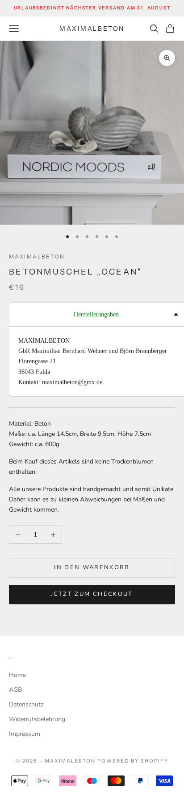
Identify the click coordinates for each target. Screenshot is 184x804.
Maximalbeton (37, 256)
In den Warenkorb (92, 567)
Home (17, 675)
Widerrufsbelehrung (37, 719)
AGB (15, 689)
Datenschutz (26, 704)
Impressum (24, 734)
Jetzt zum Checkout (92, 594)
